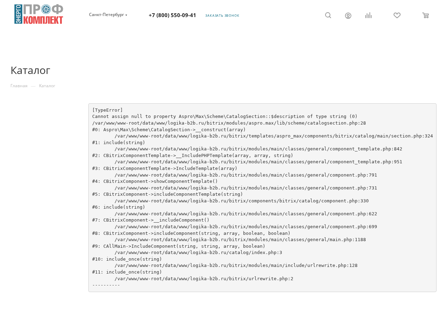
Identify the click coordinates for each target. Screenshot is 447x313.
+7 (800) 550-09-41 (172, 15)
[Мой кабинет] (348, 16)
